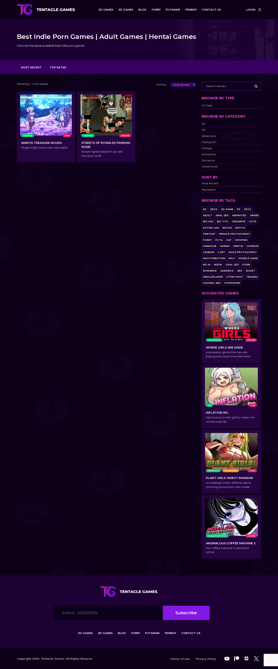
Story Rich (234, 276)
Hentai (238, 246)
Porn (246, 264)
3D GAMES (125, 9)
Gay (228, 240)
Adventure (209, 136)
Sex (239, 270)
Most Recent (31, 67)
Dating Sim (209, 142)
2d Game (227, 209)
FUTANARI (173, 9)
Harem (225, 246)
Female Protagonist (234, 233)
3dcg (247, 209)
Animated (239, 215)
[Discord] (246, 658)
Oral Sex (232, 264)
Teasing (252, 276)
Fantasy (207, 148)
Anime (254, 215)
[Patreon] (237, 658)
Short (250, 270)
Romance (208, 160)
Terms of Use (180, 658)
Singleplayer (213, 276)
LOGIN (250, 9)
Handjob (209, 246)
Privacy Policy (206, 658)
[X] (256, 658)
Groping (241, 240)
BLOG (142, 9)
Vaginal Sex (212, 282)
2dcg (214, 209)
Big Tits (222, 221)
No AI (206, 264)
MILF (232, 258)
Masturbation (214, 258)
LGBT (221, 252)
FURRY (156, 9)
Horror (253, 246)
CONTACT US (211, 9)
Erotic (240, 227)
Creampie (238, 221)
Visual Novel (210, 166)
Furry (207, 240)
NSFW (218, 264)
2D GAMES (105, 9)
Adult (207, 215)
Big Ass (208, 221)
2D (203, 123)
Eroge (227, 227)
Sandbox (227, 270)
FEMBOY (191, 9)
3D (204, 130)
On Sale (207, 105)
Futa (219, 240)
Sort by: (161, 84)
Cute (252, 221)
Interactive (209, 154)
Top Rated (58, 67)
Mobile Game (248, 258)
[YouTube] (227, 658)
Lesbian (208, 252)
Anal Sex (222, 215)
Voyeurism (232, 282)
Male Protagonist (243, 252)
